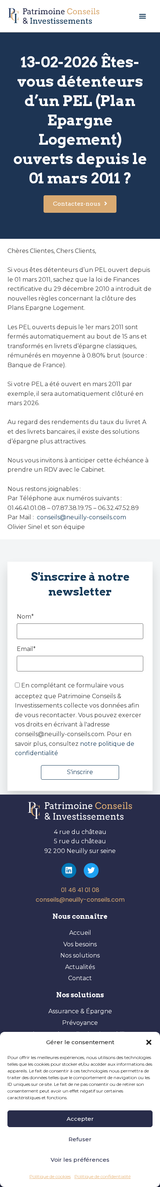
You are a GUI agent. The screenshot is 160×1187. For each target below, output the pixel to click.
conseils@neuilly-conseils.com (80, 517)
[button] (149, 1042)
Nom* (25, 617)
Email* (26, 649)
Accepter (80, 1118)
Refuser (80, 1139)
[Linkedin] (68, 870)
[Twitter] (91, 870)
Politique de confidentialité (102, 1176)
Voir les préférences (80, 1159)
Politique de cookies (50, 1176)
